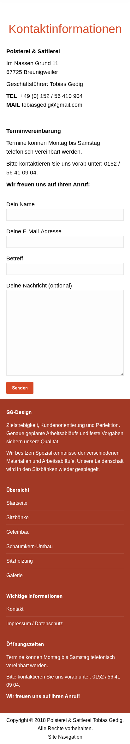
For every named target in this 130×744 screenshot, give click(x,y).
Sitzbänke (17, 517)
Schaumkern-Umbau (29, 546)
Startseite (16, 503)
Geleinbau (18, 532)
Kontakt (14, 609)
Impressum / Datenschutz (34, 623)
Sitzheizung (19, 561)
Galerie (14, 575)
